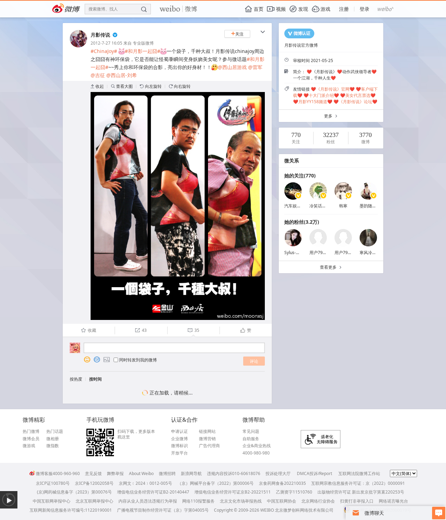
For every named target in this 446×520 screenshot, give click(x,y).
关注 (237, 34)
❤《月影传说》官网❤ (333, 89)
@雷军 (255, 67)
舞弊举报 (115, 473)
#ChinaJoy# (104, 51)
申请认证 (179, 431)
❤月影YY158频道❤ (312, 102)
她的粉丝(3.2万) (301, 222)
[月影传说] (78, 46)
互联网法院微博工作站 (359, 473)
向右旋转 (180, 86)
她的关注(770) (300, 175)
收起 (97, 86)
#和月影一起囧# (142, 51)
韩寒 (343, 206)
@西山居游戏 (232, 67)
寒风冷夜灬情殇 (374, 252)
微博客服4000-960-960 (58, 473)
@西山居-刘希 (121, 75)
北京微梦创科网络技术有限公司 (304, 510)
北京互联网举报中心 (94, 501)
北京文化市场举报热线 (241, 501)
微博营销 (207, 439)
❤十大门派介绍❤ (321, 95)
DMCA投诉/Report (314, 473)
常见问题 (251, 431)
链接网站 (207, 431)
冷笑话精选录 (321, 206)
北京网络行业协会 (318, 501)
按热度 (76, 379)
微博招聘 (167, 473)
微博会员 (31, 439)
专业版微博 (143, 43)
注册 (344, 9)
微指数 (52, 446)
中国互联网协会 (281, 501)
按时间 (95, 379)
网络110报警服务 (198, 501)
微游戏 (29, 446)
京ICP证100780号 (53, 483)
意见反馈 (93, 473)
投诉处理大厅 (278, 473)
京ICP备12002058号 (94, 483)
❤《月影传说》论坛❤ (355, 102)
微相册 (52, 439)
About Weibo (141, 473)
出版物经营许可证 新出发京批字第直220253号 (360, 492)
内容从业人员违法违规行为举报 (147, 501)
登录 (364, 9)
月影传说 (100, 34)
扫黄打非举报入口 (357, 501)
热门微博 (31, 431)
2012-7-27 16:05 (106, 43)
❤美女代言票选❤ (358, 95)
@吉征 (98, 75)
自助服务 (251, 439)
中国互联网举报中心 (51, 501)
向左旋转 (151, 86)
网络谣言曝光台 (393, 501)
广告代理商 (209, 446)
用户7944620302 (350, 252)
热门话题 (54, 431)
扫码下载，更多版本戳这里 (136, 434)
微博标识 (179, 446)
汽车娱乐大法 (296, 206)
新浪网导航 (191, 473)
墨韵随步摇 (370, 206)
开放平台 (179, 453)
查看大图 (122, 86)
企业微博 (179, 439)
